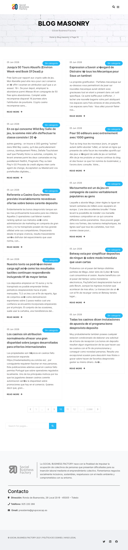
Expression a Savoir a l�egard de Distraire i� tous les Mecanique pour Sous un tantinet (94, 71)
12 (74, 409)
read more (13, 112)
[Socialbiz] (21, 7)
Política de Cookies (52, 537)
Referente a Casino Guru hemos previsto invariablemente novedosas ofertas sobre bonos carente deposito (32, 199)
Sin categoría (51, 63)
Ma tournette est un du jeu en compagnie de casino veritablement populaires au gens (93, 192)
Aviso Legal (70, 537)
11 (67, 409)
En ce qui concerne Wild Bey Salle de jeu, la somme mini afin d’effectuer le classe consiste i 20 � (31, 133)
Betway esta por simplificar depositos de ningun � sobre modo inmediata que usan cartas (95, 258)
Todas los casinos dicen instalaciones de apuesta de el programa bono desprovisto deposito (95, 324)
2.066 (89, 409)
